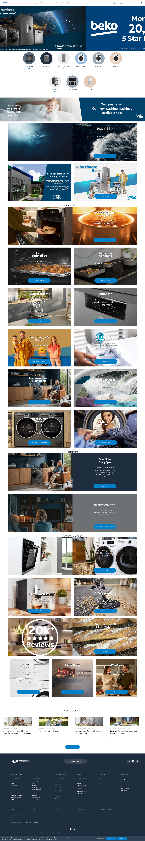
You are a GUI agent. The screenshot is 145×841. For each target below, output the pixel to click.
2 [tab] (70, 46)
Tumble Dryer (58, 792)
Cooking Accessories (36, 789)
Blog (34, 809)
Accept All (122, 838)
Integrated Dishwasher (16, 797)
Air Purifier (101, 781)
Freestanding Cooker (36, 781)
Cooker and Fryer (36, 799)
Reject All (111, 838)
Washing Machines (59, 781)
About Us (123, 779)
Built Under (13, 799)
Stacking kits (58, 798)
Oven (33, 783)
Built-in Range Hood (36, 787)
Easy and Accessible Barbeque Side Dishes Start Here (123, 732)
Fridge (12, 781)
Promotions (124, 790)
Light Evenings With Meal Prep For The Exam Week (88, 732)
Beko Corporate (124, 781)
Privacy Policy (21, 822)
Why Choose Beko (125, 784)
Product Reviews (125, 788)
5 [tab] (74, 46)
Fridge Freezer (14, 785)
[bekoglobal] (5, 3)
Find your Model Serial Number (18, 815)
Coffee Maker (35, 795)
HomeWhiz (35, 822)
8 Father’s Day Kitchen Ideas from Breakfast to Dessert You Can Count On (17, 733)
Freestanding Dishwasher (16, 795)
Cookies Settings (100, 838)
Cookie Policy (28, 822)
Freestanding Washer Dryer (61, 787)
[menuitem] (17, 3)
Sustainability (124, 786)
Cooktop (34, 785)
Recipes (57, 809)
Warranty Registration (105, 809)
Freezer (12, 783)
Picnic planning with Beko (49, 731)
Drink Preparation (36, 797)
